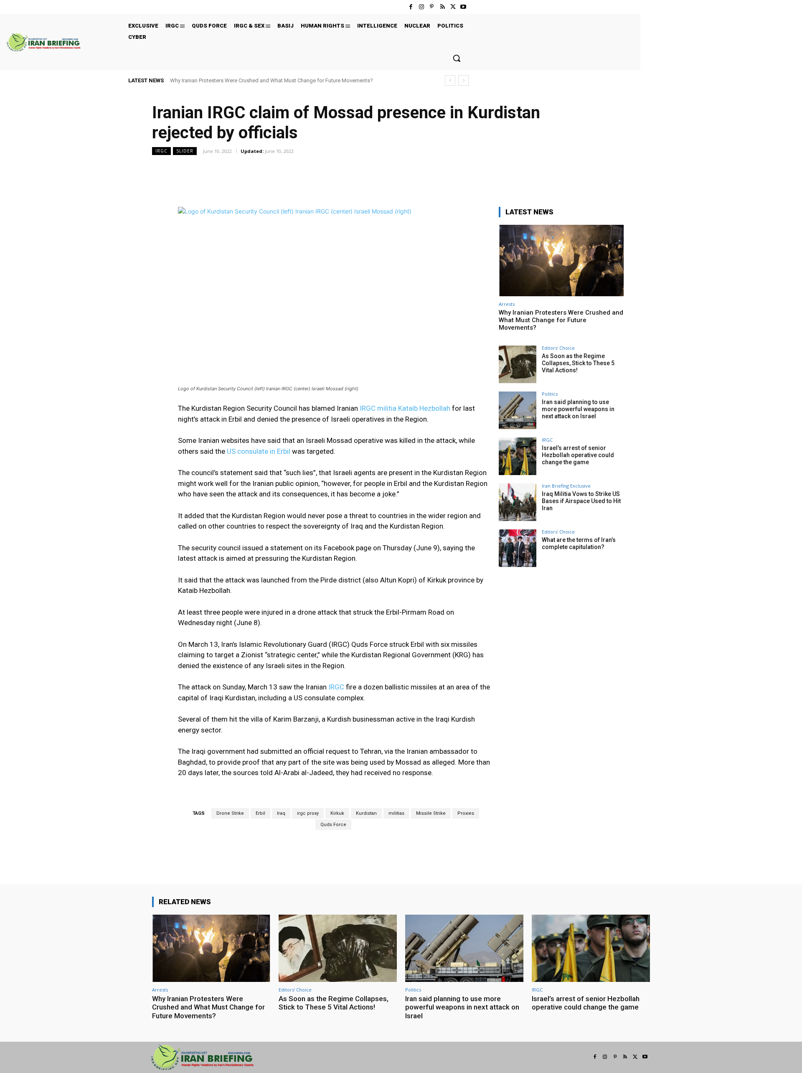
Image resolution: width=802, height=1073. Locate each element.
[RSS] (442, 7)
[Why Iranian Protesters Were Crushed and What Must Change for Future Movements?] (561, 260)
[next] (463, 80)
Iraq (281, 813)
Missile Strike (431, 813)
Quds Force (333, 824)
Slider (184, 151)
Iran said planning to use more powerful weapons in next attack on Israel (578, 409)
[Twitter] (453, 7)
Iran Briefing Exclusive (566, 485)
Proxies (465, 813)
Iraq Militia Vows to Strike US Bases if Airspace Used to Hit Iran (581, 501)
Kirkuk (337, 813)
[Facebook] (411, 7)
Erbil (260, 813)
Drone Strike (230, 813)
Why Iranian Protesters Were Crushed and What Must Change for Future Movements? (271, 80)
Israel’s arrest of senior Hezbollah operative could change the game (578, 455)
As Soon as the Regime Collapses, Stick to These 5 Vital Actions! (578, 363)
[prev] (450, 80)
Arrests (507, 304)
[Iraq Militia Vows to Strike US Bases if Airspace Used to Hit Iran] (517, 502)
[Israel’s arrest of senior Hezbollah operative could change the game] (517, 456)
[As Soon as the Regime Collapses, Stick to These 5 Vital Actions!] (517, 364)
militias (396, 813)
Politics (550, 394)
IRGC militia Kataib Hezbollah (405, 408)
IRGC (161, 151)
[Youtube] (463, 7)
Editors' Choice (558, 348)
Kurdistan (366, 813)
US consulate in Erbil (258, 451)
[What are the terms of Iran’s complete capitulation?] (517, 548)
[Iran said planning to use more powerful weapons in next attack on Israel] (517, 410)
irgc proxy (308, 813)
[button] (456, 58)
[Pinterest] (431, 7)
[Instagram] (421, 7)
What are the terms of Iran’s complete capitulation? (579, 543)
